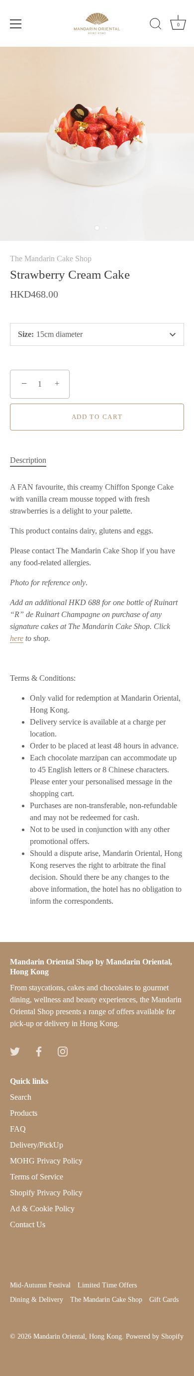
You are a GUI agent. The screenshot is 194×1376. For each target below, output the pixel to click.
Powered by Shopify (155, 1336)
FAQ (18, 1129)
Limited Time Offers (107, 1285)
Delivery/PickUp (36, 1145)
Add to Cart (97, 417)
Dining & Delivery (36, 1299)
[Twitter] (15, 1050)
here (16, 638)
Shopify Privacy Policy (46, 1192)
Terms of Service (36, 1176)
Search (20, 1097)
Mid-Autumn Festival (40, 1285)
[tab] (33, 460)
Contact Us (27, 1224)
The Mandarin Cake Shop (51, 258)
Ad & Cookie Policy (42, 1208)
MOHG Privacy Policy (46, 1161)
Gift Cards (164, 1299)
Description (28, 460)
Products (23, 1113)
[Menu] (16, 24)
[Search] (156, 25)
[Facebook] (39, 1050)
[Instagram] (63, 1050)
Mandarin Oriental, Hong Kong (77, 1336)
